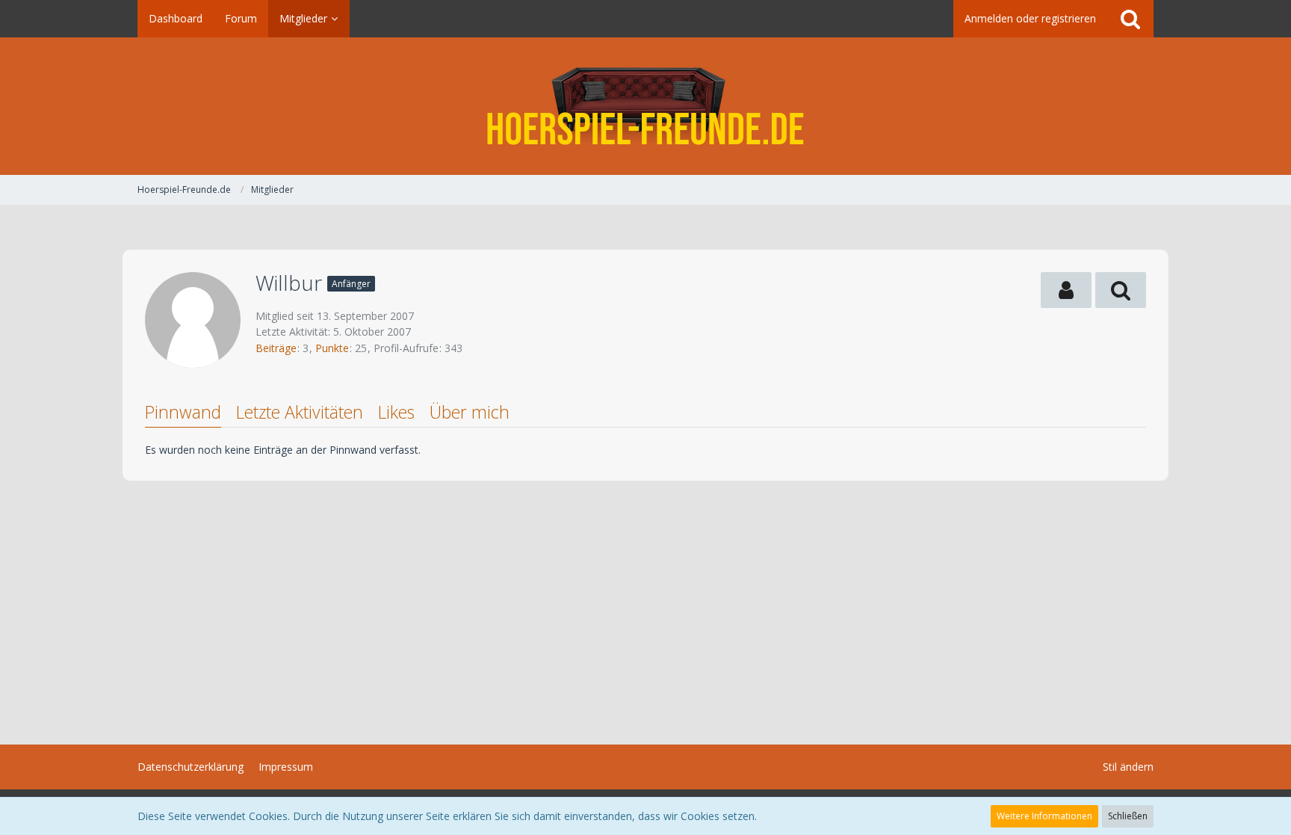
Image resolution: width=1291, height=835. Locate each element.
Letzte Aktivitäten (299, 412)
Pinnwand (183, 412)
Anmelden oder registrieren (1030, 18)
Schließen (1128, 816)
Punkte (332, 348)
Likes (396, 412)
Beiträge (276, 348)
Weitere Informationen (1044, 816)
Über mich (470, 412)
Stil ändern (1128, 766)
